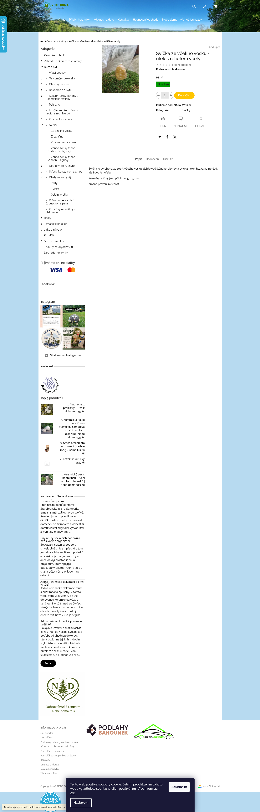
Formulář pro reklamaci (52, 751)
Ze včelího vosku (61, 130)
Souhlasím (179, 787)
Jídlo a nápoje (53, 229)
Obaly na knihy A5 (59, 177)
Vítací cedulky (57, 72)
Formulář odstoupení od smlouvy (58, 755)
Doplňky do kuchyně (61, 165)
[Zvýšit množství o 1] (171, 95)
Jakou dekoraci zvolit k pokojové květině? (61, 623)
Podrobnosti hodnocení (170, 69)
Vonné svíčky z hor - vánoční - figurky (62, 158)
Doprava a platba (49, 764)
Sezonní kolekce (54, 241)
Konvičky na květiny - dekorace (60, 211)
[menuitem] (61, 19)
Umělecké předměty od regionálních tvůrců (62, 112)
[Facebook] (167, 136)
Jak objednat (47, 733)
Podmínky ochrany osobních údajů (59, 742)
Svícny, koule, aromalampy (65, 171)
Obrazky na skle (58, 84)
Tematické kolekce (55, 223)
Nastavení (81, 802)
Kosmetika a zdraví (60, 119)
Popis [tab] (138, 159)
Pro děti (49, 235)
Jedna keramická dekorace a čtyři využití (62, 583)
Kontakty (45, 760)
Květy (54, 183)
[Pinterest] (159, 136)
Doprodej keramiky (56, 252)
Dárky (47, 218)
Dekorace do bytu (60, 90)
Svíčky (52, 125)
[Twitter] (174, 136)
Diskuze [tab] (168, 159)
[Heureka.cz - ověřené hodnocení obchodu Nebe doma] (50, 801)
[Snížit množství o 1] (158, 95)
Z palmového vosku (63, 142)
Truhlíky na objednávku (58, 246)
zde (72, 793)
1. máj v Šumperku (52, 501)
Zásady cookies (49, 773)
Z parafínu (56, 136)
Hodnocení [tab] (152, 159)
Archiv (48, 663)
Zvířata (54, 188)
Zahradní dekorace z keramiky (63, 61)
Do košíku (184, 95)
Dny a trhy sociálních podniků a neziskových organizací (60, 540)
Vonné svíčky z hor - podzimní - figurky (62, 150)
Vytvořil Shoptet (211, 786)
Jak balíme (46, 737)
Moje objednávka (49, 769)
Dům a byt (50, 66)
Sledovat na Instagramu (65, 355)
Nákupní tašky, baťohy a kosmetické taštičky (62, 97)
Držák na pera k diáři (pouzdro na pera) (60, 202)
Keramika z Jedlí (54, 55)
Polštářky (54, 104)
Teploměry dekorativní (62, 78)
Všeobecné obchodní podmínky (57, 746)
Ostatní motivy (59, 194)
